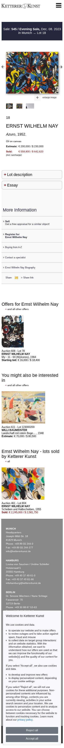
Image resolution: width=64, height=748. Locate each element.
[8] (3, 66)
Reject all (32, 730)
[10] (61, 66)
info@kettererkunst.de (18, 551)
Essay (12, 185)
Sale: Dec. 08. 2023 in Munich (32, 31)
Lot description (19, 174)
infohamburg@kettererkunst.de (23, 583)
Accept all (32, 738)
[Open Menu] (58, 5)
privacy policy (24, 719)
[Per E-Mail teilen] (15, 277)
